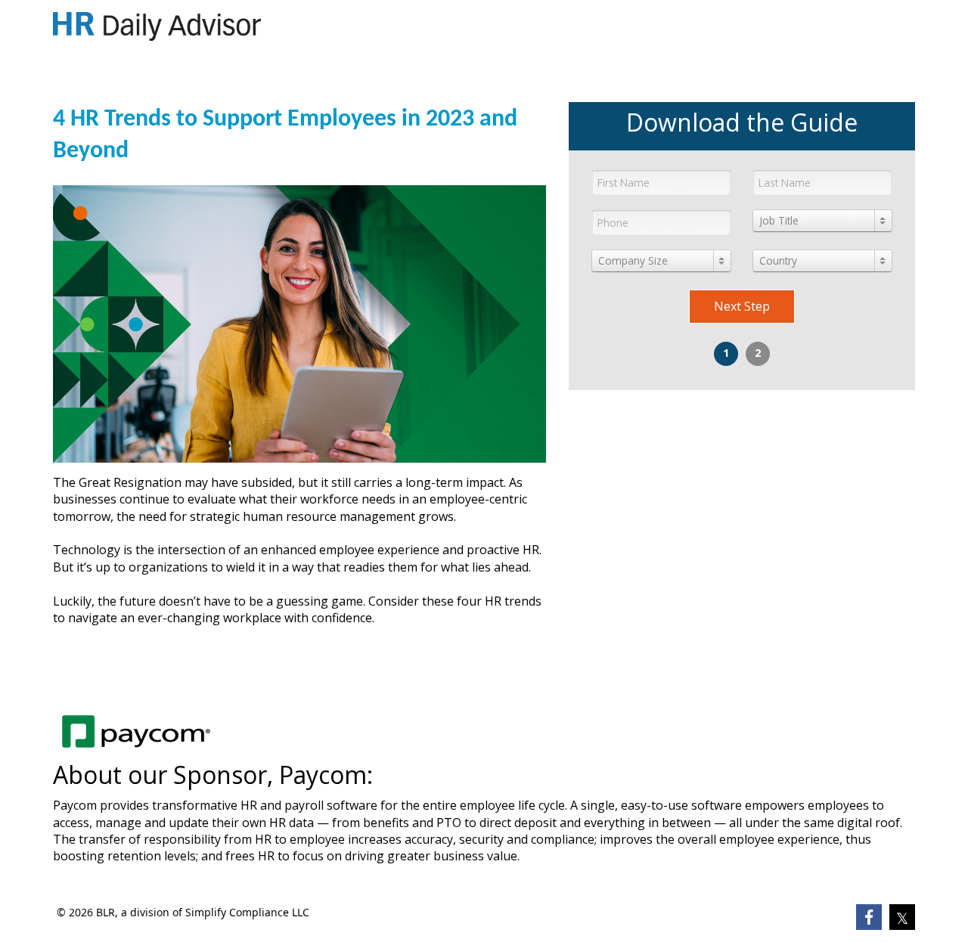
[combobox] (822, 220)
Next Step (742, 306)
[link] (157, 26)
